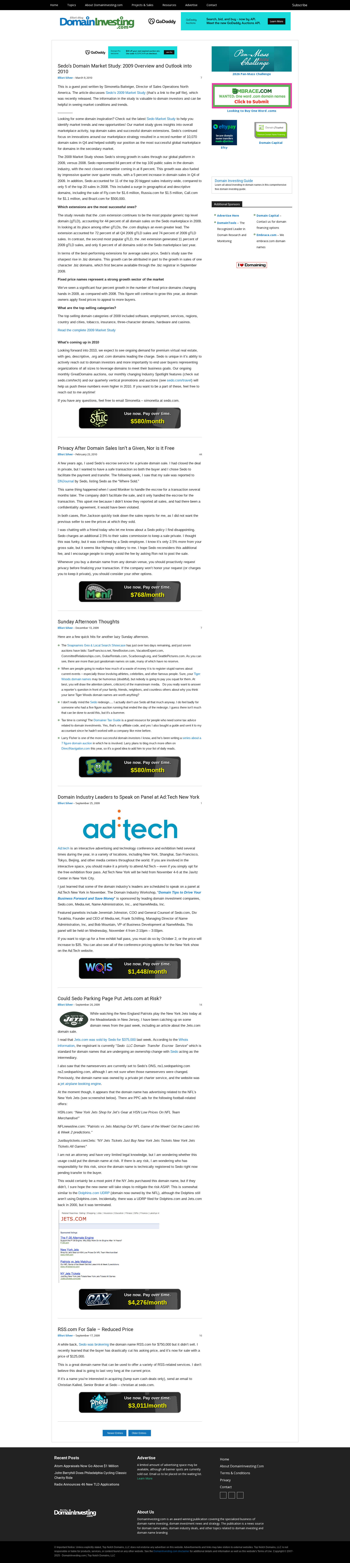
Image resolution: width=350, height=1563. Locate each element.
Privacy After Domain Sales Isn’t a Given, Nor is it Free (116, 448)
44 (200, 454)
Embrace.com (266, 235)
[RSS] (323, 5)
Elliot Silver (65, 77)
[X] (332, 5)
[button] (340, 5)
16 (200, 1335)
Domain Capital (268, 215)
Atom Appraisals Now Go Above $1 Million (86, 1466)
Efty (224, 147)
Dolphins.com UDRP (94, 1193)
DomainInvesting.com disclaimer (171, 1551)
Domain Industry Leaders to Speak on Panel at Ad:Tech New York (129, 797)
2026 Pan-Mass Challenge (252, 74)
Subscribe (299, 5)
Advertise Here (228, 215)
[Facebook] (314, 5)
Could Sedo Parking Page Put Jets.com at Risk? (109, 998)
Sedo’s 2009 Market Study (126, 93)
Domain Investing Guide (234, 181)
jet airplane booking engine (80, 1084)
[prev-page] (114, 1433)
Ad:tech (63, 848)
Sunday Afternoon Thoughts (88, 622)
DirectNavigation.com (75, 748)
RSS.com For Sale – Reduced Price (95, 1329)
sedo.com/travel (179, 380)
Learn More (145, 1478)
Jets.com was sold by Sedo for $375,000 (105, 1040)
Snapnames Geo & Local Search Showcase (96, 645)
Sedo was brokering (94, 1344)
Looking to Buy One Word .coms (251, 111)
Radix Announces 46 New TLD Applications (86, 1485)
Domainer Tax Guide (107, 720)
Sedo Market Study (161, 119)
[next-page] (140, 1433)
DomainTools (226, 223)
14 (200, 1004)
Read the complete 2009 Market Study (87, 330)
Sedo (93, 702)
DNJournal (66, 481)
